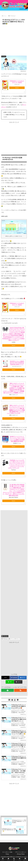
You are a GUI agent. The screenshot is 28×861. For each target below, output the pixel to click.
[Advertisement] (14, 40)
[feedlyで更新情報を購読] (7, 690)
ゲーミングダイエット (15, 638)
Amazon (17, 87)
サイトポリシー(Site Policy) (7, 853)
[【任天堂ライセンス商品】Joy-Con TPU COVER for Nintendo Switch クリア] (5, 364)
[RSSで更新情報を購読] (20, 690)
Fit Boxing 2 (5, 636)
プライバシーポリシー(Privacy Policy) (20, 853)
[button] (18, 682)
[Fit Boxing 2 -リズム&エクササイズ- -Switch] (5, 85)
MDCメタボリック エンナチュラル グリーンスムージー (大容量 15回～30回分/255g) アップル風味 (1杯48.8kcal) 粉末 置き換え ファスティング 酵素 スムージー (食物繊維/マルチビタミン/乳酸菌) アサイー (14, 388)
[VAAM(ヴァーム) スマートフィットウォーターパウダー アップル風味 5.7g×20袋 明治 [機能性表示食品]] (5, 439)
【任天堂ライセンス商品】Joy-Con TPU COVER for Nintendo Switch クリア (16, 363)
